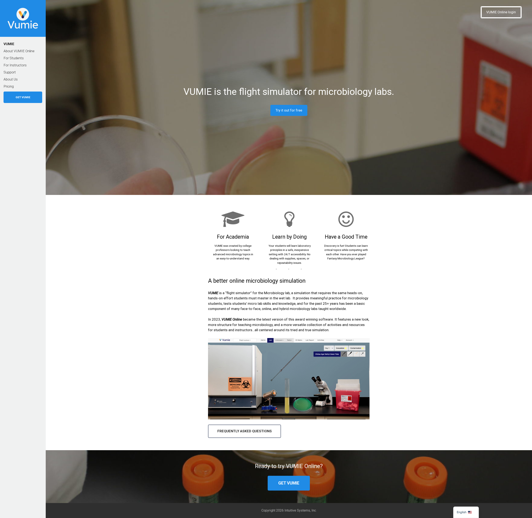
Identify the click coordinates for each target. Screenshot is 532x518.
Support (10, 72)
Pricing (9, 86)
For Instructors (15, 65)
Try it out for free (289, 110)
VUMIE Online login (501, 12)
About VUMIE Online (19, 51)
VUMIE (9, 44)
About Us (11, 79)
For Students (14, 58)
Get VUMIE (23, 97)
